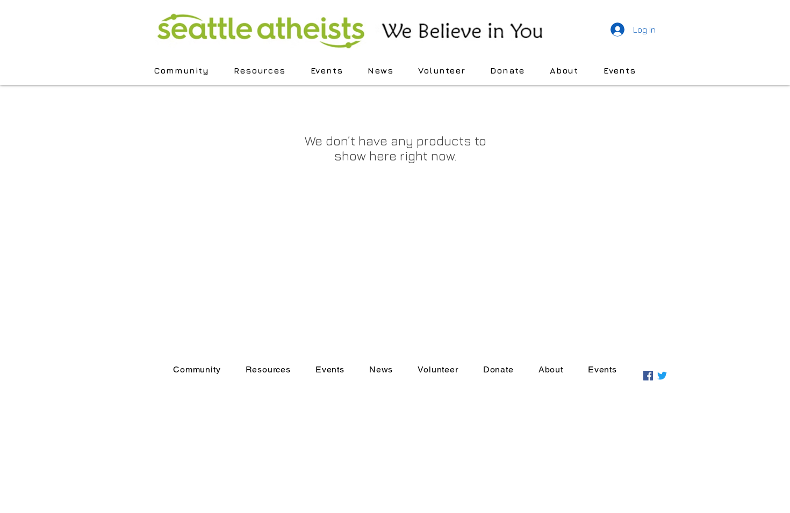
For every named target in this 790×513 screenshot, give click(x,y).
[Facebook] (648, 375)
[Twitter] (662, 375)
